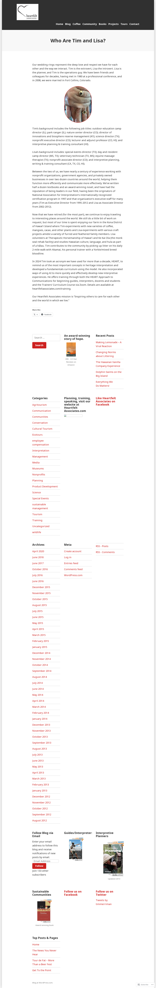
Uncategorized (40, 526)
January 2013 (39, 790)
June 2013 (38, 760)
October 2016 (40, 569)
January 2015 (39, 647)
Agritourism (39, 404)
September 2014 (41, 671)
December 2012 (41, 796)
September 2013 (41, 742)
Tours (124, 24)
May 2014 (37, 694)
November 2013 (41, 730)
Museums (38, 468)
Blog (68, 24)
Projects (113, 24)
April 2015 (38, 629)
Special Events (40, 498)
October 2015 (40, 599)
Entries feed (71, 563)
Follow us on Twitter (104, 893)
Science (36, 492)
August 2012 (39, 820)
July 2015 (37, 611)
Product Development (45, 486)
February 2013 (40, 784)
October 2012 (40, 808)
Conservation (40, 422)
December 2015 (41, 587)
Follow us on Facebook (73, 893)
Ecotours (37, 434)
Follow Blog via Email (42, 834)
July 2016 (37, 575)
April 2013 (38, 772)
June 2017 (38, 563)
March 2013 (39, 778)
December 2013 (41, 724)
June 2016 (38, 581)
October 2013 (40, 736)
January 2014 (39, 718)
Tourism (37, 514)
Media (35, 462)
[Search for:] (46, 337)
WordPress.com (73, 575)
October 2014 (40, 665)
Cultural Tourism (42, 428)
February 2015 (40, 641)
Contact (134, 24)
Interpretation (40, 450)
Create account (72, 551)
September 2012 (41, 814)
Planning (37, 480)
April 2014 (38, 700)
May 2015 (37, 623)
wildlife (36, 532)
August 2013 (39, 748)
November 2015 (41, 593)
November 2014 (41, 659)
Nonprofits (38, 474)
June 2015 (38, 617)
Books (102, 24)
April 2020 (38, 551)
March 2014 (39, 706)
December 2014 (41, 653)
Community (90, 24)
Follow (39, 866)
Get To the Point (41, 970)
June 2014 (38, 688)
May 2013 (37, 766)
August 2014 (39, 677)
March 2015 (39, 635)
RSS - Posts (102, 546)
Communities (40, 416)
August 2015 (39, 605)
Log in (67, 557)
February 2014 (40, 712)
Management (40, 456)
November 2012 (41, 802)
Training (37, 520)
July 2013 (37, 754)
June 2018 (38, 557)
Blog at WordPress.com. (42, 982)
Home (59, 24)
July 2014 (37, 683)
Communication (41, 410)
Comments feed (73, 569)
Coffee (77, 24)
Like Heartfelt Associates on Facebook (106, 401)
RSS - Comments (105, 552)
